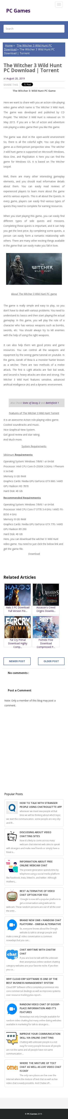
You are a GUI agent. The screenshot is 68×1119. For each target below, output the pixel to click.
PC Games (18, 10)
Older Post (51, 661)
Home (9, 45)
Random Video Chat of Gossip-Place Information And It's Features (40, 1008)
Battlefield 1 (52, 403)
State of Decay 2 (31, 403)
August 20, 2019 (15, 78)
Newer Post (17, 661)
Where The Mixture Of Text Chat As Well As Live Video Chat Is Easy (40, 1066)
